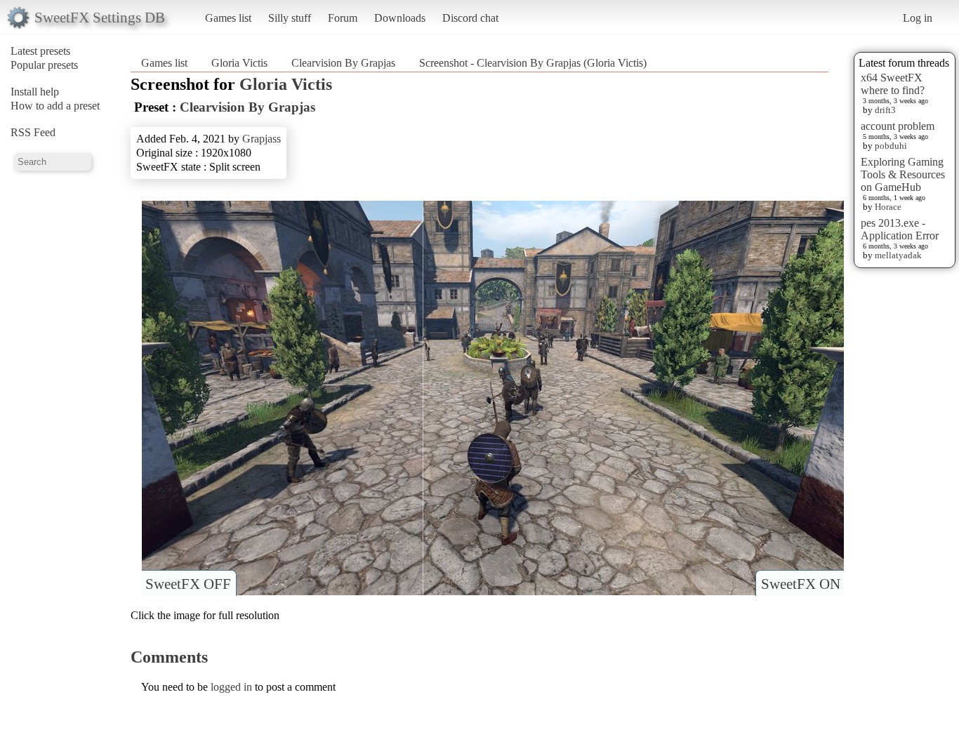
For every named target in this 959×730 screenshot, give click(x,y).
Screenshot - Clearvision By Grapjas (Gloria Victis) (533, 63)
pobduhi (891, 145)
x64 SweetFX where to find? (893, 84)
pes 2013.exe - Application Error (900, 229)
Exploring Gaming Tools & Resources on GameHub (903, 174)
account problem (897, 126)
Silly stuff (289, 18)
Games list (228, 18)
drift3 (885, 110)
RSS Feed (33, 132)
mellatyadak (898, 255)
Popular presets (44, 65)
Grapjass (261, 139)
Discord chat (470, 18)
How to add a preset (55, 106)
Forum (342, 18)
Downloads (399, 18)
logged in (231, 687)
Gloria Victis (239, 63)
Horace (888, 206)
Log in (917, 18)
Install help (35, 92)
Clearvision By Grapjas (343, 63)
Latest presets (40, 51)
